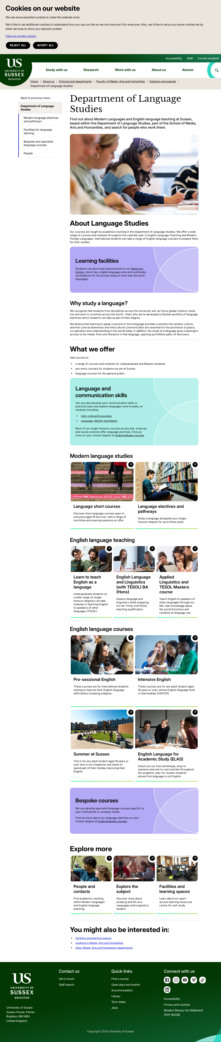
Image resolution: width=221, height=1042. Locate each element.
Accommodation (122, 990)
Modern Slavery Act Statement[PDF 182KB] (183, 1012)
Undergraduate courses (129, 435)
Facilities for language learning (38, 131)
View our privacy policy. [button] (21, 36)
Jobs (114, 1007)
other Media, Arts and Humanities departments (104, 947)
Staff (190, 58)
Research (91, 70)
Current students (208, 58)
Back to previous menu (35, 98)
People (28, 153)
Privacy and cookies (177, 1004)
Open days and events (125, 984)
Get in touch (66, 978)
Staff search (66, 984)
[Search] (214, 70)
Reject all (18, 45)
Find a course (120, 978)
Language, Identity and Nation (99, 420)
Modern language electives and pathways (41, 119)
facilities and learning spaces (93, 938)
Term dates (118, 1002)
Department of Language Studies (37, 107)
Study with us (57, 70)
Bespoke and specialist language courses (38, 143)
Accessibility (174, 58)
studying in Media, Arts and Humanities (99, 943)
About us (159, 70)
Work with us (125, 70)
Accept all (45, 45)
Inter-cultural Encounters (96, 416)
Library (116, 996)
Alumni (187, 70)
